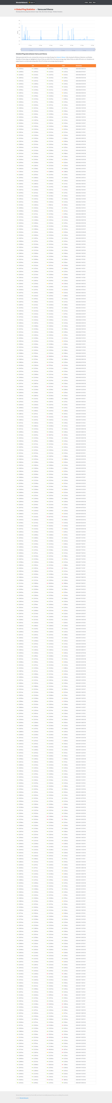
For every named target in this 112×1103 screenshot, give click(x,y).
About (90, 2)
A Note (86, 2)
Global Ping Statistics (25, 9)
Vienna (63, 57)
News (94, 2)
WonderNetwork (21, 2)
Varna (58, 57)
